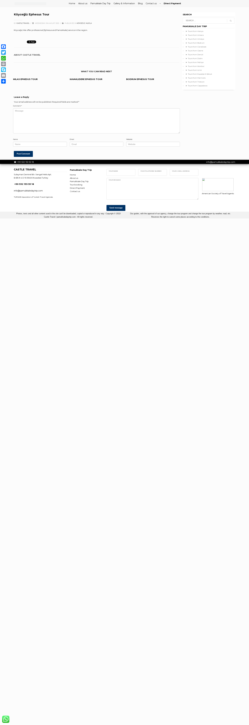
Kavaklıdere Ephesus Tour (86, 79)
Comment (17, 106)
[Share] (3, 81)
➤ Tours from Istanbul (195, 66)
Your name (113, 171)
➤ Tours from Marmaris (195, 78)
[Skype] (3, 70)
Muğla (89, 23)
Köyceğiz (81, 23)
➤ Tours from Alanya (194, 31)
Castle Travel (23, 23)
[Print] (3, 64)
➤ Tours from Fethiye (194, 62)
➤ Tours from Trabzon (195, 82)
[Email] (3, 75)
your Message (115, 180)
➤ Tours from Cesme (194, 51)
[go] (230, 21)
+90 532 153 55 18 (25, 162)
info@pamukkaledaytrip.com (220, 162)
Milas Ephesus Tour (25, 79)
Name (15, 139)
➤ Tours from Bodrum (195, 43)
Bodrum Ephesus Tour (140, 79)
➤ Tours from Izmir (194, 70)
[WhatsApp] (3, 58)
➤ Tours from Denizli (194, 54)
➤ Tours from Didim (194, 58)
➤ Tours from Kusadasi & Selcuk (199, 74)
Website (129, 139)
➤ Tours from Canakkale (196, 47)
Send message (115, 208)
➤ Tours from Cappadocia (196, 86)
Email (72, 139)
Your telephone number (150, 171)
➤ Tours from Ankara (195, 35)
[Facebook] (3, 47)
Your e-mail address (180, 171)
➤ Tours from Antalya (195, 39)
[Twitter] (3, 52)
